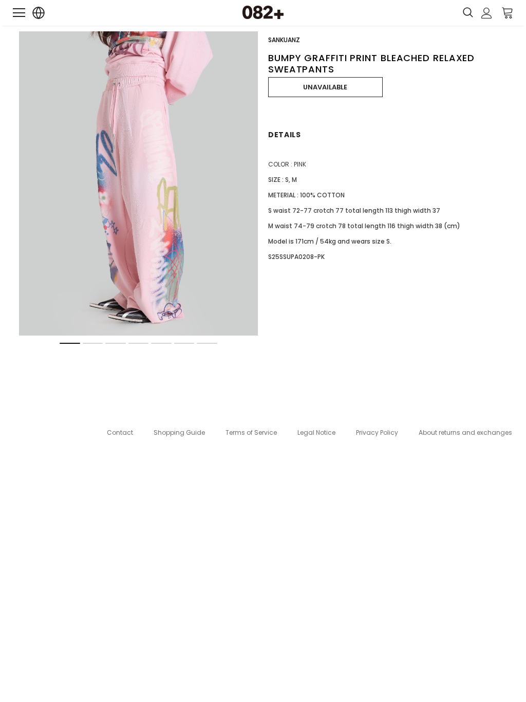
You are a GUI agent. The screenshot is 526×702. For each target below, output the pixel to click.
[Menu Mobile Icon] (19, 13)
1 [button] (70, 343)
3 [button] (115, 343)
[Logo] (263, 12)
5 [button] (161, 343)
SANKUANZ (284, 39)
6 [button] (184, 343)
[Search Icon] (468, 13)
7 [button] (207, 343)
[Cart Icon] (507, 12)
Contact (120, 432)
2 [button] (93, 343)
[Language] (39, 13)
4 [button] (138, 343)
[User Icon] (486, 13)
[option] (138, 183)
